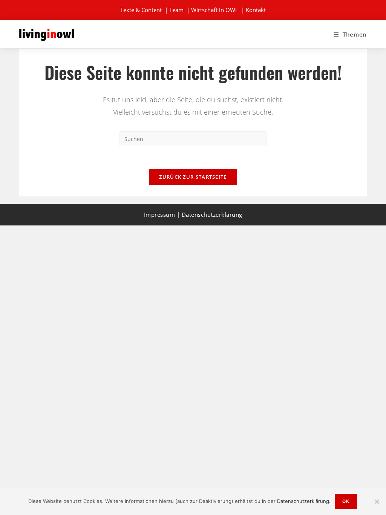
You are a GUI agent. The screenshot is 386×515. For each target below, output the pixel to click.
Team (176, 10)
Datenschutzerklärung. (304, 501)
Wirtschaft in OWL (214, 10)
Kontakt (256, 10)
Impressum (159, 214)
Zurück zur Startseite (193, 176)
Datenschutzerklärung (212, 214)
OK (345, 501)
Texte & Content (141, 10)
